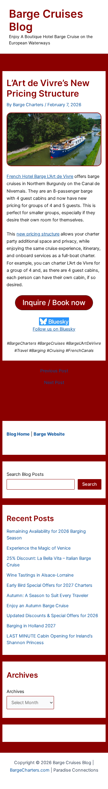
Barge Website (49, 434)
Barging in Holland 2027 (31, 625)
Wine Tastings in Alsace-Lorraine (40, 575)
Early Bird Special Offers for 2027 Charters (49, 585)
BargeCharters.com (30, 770)
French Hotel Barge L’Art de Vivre (40, 176)
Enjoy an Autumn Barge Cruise (37, 605)
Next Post (54, 382)
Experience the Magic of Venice (38, 548)
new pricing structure (37, 234)
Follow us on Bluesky (54, 329)
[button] (54, 302)
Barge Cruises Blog (46, 20)
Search (89, 484)
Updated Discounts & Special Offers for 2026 (52, 615)
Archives (15, 691)
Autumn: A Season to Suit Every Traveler (47, 595)
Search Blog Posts (25, 474)
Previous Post (54, 371)
